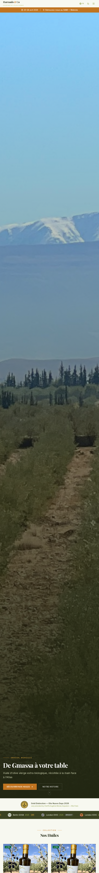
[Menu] (93, 3)
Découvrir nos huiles (18, 787)
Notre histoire (50, 787)
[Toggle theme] (88, 4)
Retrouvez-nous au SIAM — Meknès (61, 10)
